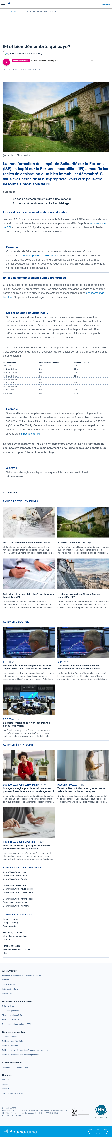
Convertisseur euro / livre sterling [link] (18, 888)
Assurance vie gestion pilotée (16, 949)
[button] (3, 4)
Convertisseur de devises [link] (14, 871)
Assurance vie (9, 925)
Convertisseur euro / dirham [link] (16, 905)
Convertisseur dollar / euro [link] (15, 875)
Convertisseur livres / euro (15, 885)
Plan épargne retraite (12, 932)
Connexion (105, 5)
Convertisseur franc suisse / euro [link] (18, 892)
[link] (21, 975)
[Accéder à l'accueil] (4, 11)
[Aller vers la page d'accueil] (8, 4)
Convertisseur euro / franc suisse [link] (18, 898)
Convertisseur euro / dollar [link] (15, 878)
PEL (5, 952)
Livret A (6, 939)
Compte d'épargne (11, 922)
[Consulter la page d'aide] (97, 4)
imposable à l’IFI (30, 433)
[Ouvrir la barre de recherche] (93, 4)
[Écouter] (6, 62)
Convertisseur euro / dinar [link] (15, 902)
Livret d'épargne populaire (15, 935)
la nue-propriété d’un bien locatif (39, 255)
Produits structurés (11, 945)
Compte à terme (10, 918)
